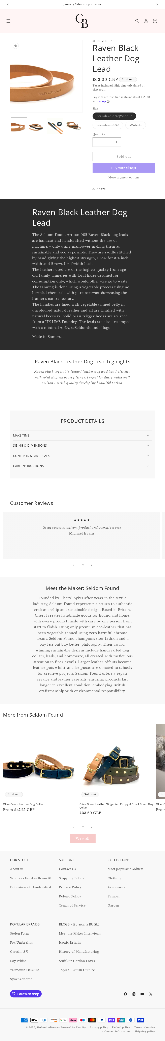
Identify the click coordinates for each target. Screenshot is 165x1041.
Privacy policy (99, 1027)
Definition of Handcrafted (30, 887)
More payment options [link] (123, 177)
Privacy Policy (70, 887)
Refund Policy (70, 896)
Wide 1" (138, 126)
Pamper (114, 896)
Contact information (117, 1031)
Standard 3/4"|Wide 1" (116, 117)
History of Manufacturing (79, 951)
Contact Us (67, 869)
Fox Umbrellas (21, 942)
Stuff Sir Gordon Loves (77, 961)
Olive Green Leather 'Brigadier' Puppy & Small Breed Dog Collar (116, 805)
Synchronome (21, 979)
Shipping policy (145, 1031)
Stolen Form (19, 933)
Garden (113, 905)
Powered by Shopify (73, 1027)
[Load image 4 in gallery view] (73, 126)
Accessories (117, 887)
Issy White (18, 961)
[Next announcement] (157, 4)
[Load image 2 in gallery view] (37, 126)
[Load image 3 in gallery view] (55, 126)
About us (17, 869)
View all (83, 838)
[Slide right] (91, 565)
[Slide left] (73, 565)
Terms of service (144, 1027)
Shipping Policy (71, 878)
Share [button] (101, 189)
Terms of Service (72, 905)
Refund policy (121, 1027)
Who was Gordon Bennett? (31, 878)
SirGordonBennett (48, 1027)
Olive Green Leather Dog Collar (23, 804)
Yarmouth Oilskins (24, 970)
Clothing (114, 878)
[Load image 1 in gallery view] (19, 126)
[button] (8, 21)
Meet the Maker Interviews (80, 933)
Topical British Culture (77, 970)
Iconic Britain (70, 942)
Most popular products (125, 869)
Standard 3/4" (110, 126)
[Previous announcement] (7, 4)
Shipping (120, 85)
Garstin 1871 (19, 951)
